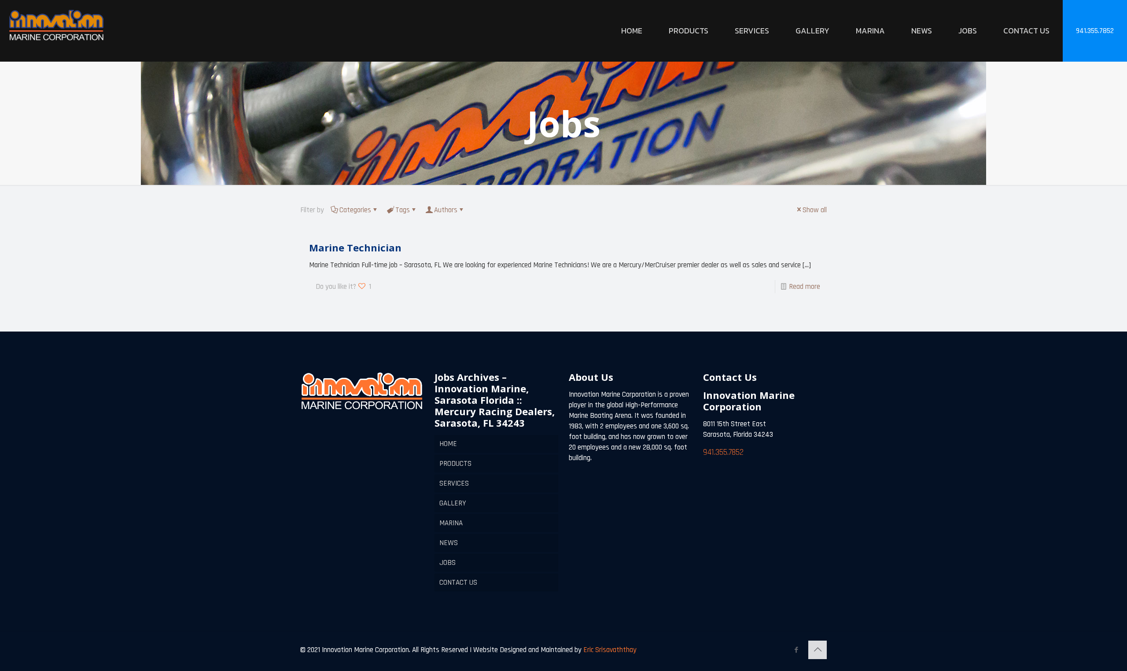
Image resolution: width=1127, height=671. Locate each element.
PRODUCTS (455, 463)
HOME (448, 444)
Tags (402, 210)
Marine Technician (355, 247)
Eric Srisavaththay (609, 650)
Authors (445, 210)
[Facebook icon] (796, 650)
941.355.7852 (1095, 31)
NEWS (448, 543)
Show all (815, 210)
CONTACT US (458, 582)
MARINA (451, 523)
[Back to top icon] (817, 650)
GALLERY (452, 503)
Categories (355, 210)
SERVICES (454, 483)
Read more (804, 286)
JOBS (447, 563)
